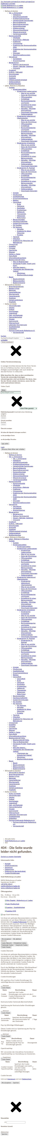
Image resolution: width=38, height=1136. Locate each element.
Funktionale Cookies (8, 945)
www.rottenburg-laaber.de (10, 888)
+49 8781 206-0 (6, 884)
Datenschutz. (27, 1079)
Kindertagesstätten (24, 547)
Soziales (16, 543)
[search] (15, 338)
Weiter (3, 390)
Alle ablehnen (17, 939)
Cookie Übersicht (7, 943)
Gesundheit (21, 679)
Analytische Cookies (22, 945)
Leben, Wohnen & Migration (19, 539)
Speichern (16, 1083)
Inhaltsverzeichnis (11, 865)
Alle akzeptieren (6, 939)
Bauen (15, 763)
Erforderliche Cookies (20, 943)
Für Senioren (21, 705)
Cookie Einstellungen (12, 873)
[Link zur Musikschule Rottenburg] (19, 900)
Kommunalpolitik (19, 483)
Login (3, 447)
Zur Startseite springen (9, 2)
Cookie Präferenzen (20, 922)
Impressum (9, 867)
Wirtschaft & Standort (17, 772)
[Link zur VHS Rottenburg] (10, 911)
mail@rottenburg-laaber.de (10, 886)
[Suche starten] (25, 338)
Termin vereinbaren (7, 342)
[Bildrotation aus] (3, 1121)
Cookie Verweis (6, 947)
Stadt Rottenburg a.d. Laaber (15, 841)
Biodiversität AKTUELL (21, 740)
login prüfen (5, 443)
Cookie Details (6, 988)
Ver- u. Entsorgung (19, 458)
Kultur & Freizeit (15, 793)
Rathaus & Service (15, 455)
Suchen (3, 338)
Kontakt (8, 864)
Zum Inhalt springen (24, 2)
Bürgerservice (18, 514)
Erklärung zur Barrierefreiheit (15, 871)
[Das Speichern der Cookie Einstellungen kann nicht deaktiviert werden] (1, 986)
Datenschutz (9, 869)
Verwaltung (17, 506)
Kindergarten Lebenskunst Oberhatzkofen (26, 583)
